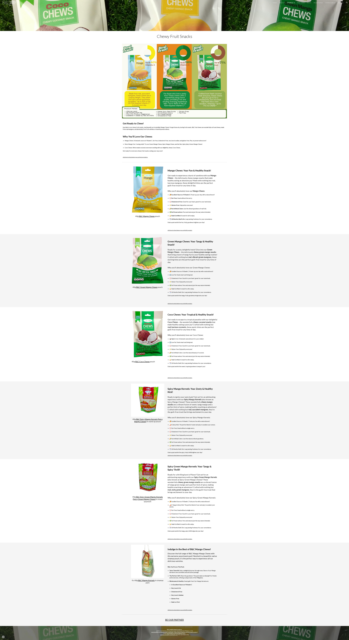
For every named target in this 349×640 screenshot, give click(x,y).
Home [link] (275, 2)
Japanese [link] (341, 2)
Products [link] (290, 2)
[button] (347, 2)
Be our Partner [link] (318, 2)
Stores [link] (309, 2)
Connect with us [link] (330, 2)
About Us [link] (282, 2)
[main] (174, 36)
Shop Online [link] (301, 2)
